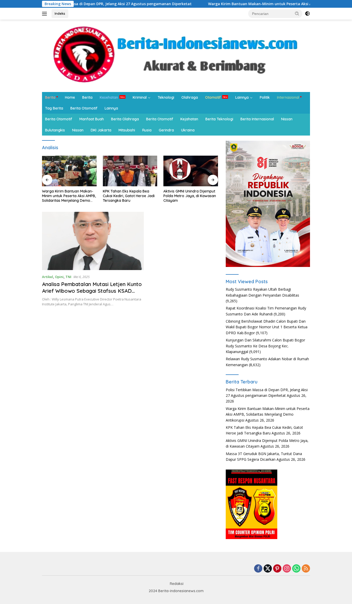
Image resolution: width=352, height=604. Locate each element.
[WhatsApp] (296, 568)
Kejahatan (189, 119)
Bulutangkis (55, 130)
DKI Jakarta (101, 130)
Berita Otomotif (83, 108)
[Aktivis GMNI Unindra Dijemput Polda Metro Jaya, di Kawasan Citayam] (190, 171)
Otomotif (213, 97)
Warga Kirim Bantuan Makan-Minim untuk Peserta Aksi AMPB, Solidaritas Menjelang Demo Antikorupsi (69, 196)
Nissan (286, 119)
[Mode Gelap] (307, 13)
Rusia (147, 130)
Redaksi (176, 583)
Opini (59, 276)
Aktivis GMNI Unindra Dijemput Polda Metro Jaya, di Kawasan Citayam (189, 196)
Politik (265, 97)
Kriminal (140, 97)
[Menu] (45, 13)
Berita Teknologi (219, 119)
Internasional (288, 97)
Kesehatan (109, 97)
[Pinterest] (277, 568)
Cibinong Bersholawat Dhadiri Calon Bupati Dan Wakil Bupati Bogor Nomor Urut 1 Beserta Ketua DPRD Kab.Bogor (266, 327)
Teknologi (166, 97)
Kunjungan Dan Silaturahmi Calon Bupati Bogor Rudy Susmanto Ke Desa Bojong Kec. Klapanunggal (265, 346)
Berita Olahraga (125, 119)
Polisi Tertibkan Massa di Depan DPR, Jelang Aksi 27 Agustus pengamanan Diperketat (94, 4)
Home (70, 97)
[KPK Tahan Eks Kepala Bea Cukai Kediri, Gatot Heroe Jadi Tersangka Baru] (130, 171)
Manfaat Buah (91, 119)
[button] (297, 13)
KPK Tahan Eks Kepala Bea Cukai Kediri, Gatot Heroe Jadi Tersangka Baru (129, 196)
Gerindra (166, 130)
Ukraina (188, 130)
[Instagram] (287, 568)
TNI (68, 276)
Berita (50, 97)
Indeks (60, 13)
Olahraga (189, 97)
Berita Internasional (257, 119)
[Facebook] (258, 568)
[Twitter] (268, 568)
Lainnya (242, 97)
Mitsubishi (127, 130)
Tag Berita (54, 108)
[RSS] (306, 568)
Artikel (47, 276)
